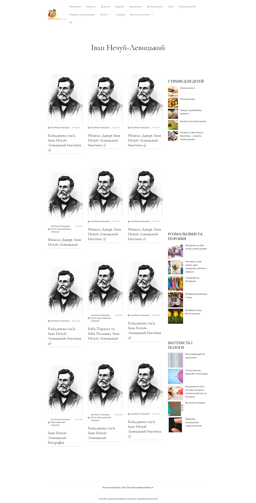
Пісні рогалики (187, 99)
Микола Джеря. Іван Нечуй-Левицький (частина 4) (144, 140)
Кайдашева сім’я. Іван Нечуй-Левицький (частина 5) (144, 330)
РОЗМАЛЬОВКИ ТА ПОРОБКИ (185, 236)
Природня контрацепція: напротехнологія (193, 422)
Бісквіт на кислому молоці (193, 121)
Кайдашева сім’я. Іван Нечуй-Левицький (102, 433)
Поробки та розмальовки (82, 14)
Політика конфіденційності (140, 487)
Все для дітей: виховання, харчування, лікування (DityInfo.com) (131, 499)
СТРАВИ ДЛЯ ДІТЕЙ (186, 81)
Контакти (107, 487)
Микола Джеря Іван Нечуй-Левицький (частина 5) (104, 140)
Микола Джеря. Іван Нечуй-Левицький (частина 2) (144, 234)
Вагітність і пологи (140, 14)
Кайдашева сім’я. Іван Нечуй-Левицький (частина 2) (144, 429)
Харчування (135, 6)
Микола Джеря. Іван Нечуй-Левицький (64, 242)
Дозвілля (105, 6)
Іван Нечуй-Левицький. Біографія (57, 437)
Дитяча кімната (155, 6)
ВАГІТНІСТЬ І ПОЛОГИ (180, 345)
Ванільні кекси (187, 88)
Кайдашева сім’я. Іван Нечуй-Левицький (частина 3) (64, 142)
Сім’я (170, 6)
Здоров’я (119, 6)
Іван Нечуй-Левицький (60, 127)
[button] (71, 23)
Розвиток (90, 6)
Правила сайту (119, 487)
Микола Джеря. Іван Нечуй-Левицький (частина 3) (104, 234)
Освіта (103, 14)
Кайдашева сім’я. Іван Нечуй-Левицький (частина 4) (64, 336)
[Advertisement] (188, 186)
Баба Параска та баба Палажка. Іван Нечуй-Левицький (103, 333)
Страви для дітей (187, 6)
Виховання (75, 6)
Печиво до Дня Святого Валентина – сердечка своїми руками (191, 136)
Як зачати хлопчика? (195, 402)
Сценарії (120, 14)
